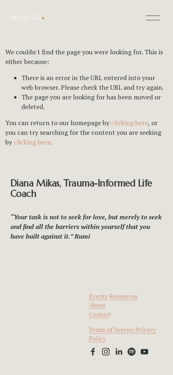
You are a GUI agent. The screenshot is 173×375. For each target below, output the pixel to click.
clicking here (129, 122)
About (97, 305)
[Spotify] (132, 352)
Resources (123, 296)
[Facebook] (93, 352)
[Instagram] (106, 352)
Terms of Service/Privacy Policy (122, 334)
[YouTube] (144, 352)
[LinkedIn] (119, 352)
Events (98, 296)
